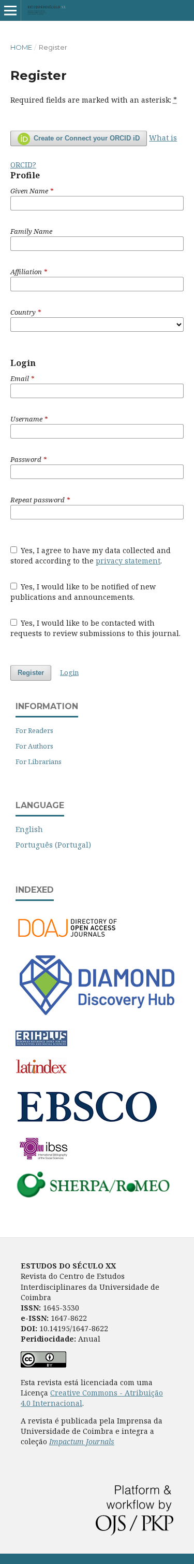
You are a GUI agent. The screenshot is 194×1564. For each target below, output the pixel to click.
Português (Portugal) (53, 845)
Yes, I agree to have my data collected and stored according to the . (90, 555)
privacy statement (128, 561)
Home (21, 47)
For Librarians (39, 761)
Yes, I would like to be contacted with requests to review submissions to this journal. (95, 628)
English (29, 829)
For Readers (34, 730)
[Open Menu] (10, 10)
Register (31, 673)
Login (69, 672)
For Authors (34, 746)
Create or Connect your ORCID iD (86, 138)
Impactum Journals (81, 1441)
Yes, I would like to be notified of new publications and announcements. (83, 592)
